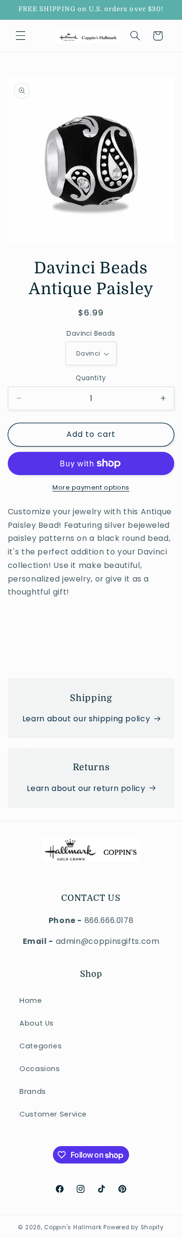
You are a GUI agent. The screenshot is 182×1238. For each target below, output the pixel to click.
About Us (36, 1023)
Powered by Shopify (133, 1227)
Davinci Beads (90, 333)
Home (30, 1000)
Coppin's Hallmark (73, 1227)
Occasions (39, 1069)
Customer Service (53, 1114)
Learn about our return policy (86, 788)
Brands (32, 1091)
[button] (20, 36)
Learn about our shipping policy (86, 718)
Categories (40, 1046)
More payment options (91, 487)
